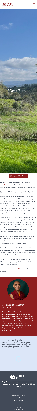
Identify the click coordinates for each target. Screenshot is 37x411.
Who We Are (18, 410)
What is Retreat (18, 398)
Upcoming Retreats (18, 396)
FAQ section (21, 269)
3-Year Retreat (18, 400)
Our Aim (18, 407)
